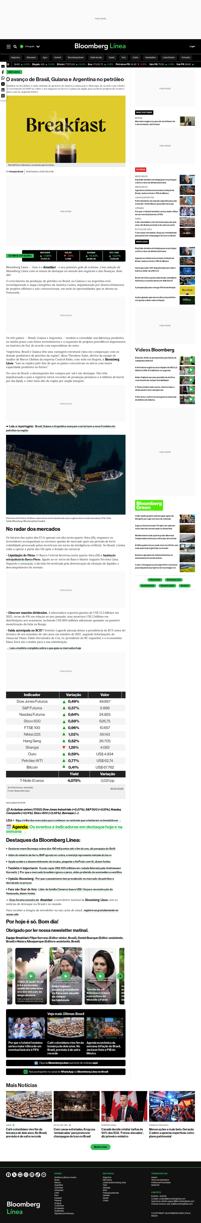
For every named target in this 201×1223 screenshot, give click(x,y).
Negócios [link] (15, 57)
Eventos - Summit (158, 1196)
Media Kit (155, 1185)
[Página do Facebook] (8, 1174)
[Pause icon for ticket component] (8, 64)
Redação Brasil (16, 171)
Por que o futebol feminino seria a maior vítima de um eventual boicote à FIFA (25, 1046)
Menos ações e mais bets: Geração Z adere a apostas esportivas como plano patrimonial (171, 1133)
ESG (105, 1190)
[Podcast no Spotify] (43, 1174)
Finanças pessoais (111, 1193)
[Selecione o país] (38, 46)
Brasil (56, 1180)
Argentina (58, 1185)
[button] (3, 66)
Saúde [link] (111, 57)
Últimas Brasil (155, 580)
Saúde (105, 1198)
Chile (56, 1193)
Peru (56, 1195)
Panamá (57, 1200)
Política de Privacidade (161, 1182)
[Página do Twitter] (14, 1174)
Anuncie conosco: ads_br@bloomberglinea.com (172, 1204)
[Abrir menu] (8, 46)
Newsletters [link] (150, 57)
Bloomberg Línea (174, 580)
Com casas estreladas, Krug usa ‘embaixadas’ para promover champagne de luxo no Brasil (74, 1133)
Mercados (14, 72)
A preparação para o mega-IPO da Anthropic (155, 287)
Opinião (106, 1195)
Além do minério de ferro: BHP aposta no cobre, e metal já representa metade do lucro (59, 855)
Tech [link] (124, 57)
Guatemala (59, 1211)
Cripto (105, 1200)
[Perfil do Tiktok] (37, 1174)
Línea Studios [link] (169, 57)
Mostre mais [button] (100, 1147)
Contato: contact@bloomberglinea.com (168, 1199)
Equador (58, 1198)
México (57, 1182)
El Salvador (59, 1208)
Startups (106, 1187)
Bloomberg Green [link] (75, 57)
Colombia (58, 1187)
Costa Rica (59, 1205)
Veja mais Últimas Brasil (65, 1014)
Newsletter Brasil (167, 586)
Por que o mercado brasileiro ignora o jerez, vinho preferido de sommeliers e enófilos (71, 872)
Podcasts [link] (186, 57)
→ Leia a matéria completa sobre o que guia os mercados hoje (43, 648)
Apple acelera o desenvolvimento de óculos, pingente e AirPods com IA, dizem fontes (59, 861)
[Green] (165, 505)
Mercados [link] (31, 57)
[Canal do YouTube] (20, 1174)
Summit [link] (57, 57)
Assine (154, 1177)
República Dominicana (64, 1213)
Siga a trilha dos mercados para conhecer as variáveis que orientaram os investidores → (68, 820)
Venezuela (58, 1190)
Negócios (107, 1177)
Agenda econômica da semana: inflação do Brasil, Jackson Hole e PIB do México (104, 1048)
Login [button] (192, 46)
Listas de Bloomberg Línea (114, 1182)
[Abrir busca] (15, 46)
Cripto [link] (135, 57)
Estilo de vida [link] (96, 57)
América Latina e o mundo (65, 1177)
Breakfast (184, 586)
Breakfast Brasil (148, 586)
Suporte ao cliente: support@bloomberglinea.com (172, 1201)
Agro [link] (45, 57)
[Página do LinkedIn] (32, 1174)
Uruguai (57, 1203)
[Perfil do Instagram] (26, 1174)
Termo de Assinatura (160, 1180)
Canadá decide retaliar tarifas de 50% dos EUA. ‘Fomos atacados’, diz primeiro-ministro (122, 1133)
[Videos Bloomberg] (165, 350)
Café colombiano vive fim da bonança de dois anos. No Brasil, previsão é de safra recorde (65, 1048)
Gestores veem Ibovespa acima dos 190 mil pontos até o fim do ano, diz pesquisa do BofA (62, 848)
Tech (105, 1185)
